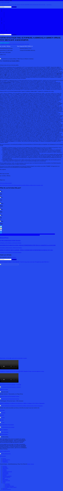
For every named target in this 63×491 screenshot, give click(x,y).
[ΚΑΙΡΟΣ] (2, 417)
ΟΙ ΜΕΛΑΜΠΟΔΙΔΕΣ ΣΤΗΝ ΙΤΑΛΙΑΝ (10, 240)
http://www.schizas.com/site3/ (6, 183)
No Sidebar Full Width (9, 486)
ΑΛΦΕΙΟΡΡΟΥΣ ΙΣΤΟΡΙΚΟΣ (8, 23)
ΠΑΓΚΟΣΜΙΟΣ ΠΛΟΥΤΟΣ (10, 21)
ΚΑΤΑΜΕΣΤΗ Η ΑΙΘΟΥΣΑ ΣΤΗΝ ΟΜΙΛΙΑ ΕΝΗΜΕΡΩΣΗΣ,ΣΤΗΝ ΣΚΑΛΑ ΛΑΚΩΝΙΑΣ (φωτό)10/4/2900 (27, 245)
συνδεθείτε (13, 257)
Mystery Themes (30, 464)
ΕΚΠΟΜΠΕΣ (5, 479)
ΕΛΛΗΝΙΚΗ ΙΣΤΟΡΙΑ (9, 24)
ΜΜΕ (3, 478)
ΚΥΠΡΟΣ (7, 13)
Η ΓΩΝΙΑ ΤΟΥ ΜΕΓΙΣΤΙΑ (10, 26)
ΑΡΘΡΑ (4, 481)
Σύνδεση (4, 458)
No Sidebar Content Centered (10, 487)
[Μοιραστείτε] (31, 233)
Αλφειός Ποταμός (17, 44)
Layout (3, 482)
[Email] (31, 229)
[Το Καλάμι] (2, 412)
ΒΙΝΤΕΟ (4, 22)
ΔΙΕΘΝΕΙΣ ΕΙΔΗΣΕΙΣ (7, 19)
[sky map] (2, 422)
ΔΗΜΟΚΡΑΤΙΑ (8, 12)
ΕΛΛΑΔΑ (4, 18)
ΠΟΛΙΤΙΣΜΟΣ (8, 25)
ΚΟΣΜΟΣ (4, 11)
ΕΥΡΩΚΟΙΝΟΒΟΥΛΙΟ (9, 16)
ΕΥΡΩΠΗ (7, 15)
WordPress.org (5, 461)
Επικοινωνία (4, 488)
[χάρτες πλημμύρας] (4, 432)
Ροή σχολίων (5, 460)
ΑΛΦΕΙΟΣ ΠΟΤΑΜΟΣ (5, 2)
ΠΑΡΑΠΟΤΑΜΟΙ (11, 30)
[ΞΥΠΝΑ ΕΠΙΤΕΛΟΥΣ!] (5, 453)
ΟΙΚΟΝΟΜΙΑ (5, 20)
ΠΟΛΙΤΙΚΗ (4, 10)
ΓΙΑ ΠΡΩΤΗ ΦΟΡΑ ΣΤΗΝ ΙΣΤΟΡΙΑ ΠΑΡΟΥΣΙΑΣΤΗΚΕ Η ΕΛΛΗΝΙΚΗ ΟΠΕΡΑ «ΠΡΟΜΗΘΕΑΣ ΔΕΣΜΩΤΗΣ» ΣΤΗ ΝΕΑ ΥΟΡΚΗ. (27, 234)
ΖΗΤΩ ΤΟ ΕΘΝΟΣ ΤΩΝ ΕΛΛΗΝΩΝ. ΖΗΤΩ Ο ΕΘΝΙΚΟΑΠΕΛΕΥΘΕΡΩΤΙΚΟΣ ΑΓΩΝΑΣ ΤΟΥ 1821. (26, 250)
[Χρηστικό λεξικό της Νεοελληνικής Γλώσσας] (9, 398)
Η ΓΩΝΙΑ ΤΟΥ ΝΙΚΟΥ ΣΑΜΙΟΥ (12, 27)
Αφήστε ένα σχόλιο (25, 44)
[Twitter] (31, 227)
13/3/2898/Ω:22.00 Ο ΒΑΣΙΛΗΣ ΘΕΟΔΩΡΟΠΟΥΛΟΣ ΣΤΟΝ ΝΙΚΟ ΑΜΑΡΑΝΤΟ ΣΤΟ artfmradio (20, 235)
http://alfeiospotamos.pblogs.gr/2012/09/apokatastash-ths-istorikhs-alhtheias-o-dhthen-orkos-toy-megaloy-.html (21, 185)
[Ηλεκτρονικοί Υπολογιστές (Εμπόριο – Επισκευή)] (10, 387)
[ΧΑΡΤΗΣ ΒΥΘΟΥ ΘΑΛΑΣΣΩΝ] (7, 427)
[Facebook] (31, 231)
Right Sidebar (7, 485)
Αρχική (3, 9)
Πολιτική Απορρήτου (6, 489)
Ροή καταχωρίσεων (6, 459)
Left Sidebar (7, 483)
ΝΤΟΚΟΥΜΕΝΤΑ (6, 477)
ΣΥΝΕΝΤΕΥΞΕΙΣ (6, 480)
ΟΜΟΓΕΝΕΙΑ (8, 14)
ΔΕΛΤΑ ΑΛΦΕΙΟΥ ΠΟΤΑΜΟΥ (11, 29)
